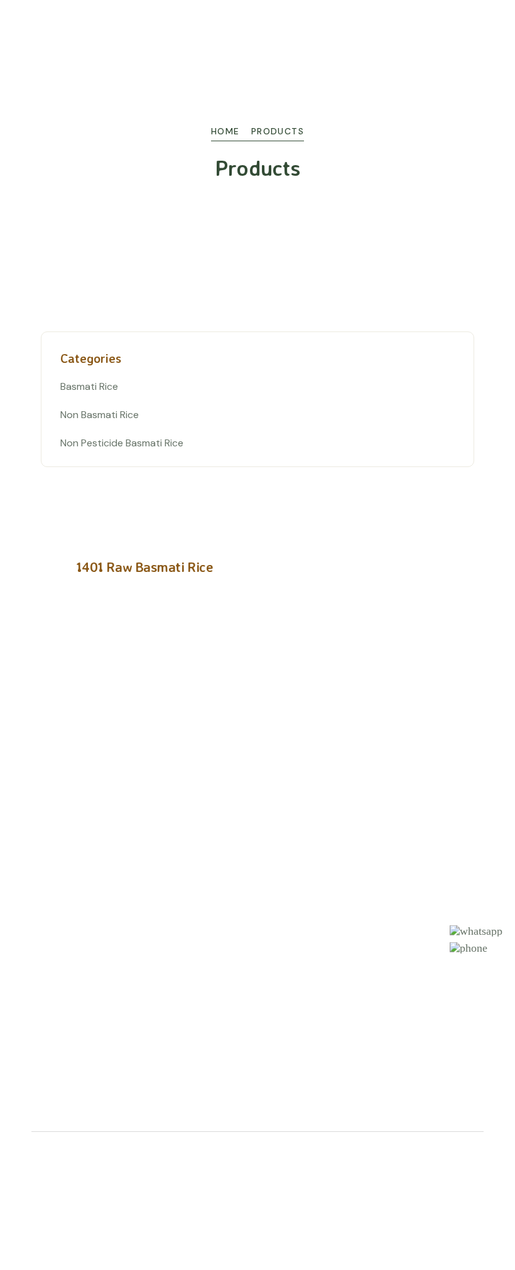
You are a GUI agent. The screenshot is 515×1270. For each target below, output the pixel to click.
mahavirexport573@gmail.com (349, 1049)
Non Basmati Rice (99, 414)
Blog (276, 874)
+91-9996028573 (320, 1027)
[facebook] (458, 1172)
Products (288, 847)
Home (225, 131)
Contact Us (293, 902)
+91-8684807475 (320, 1004)
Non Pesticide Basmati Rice (121, 442)
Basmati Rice (89, 386)
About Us (288, 819)
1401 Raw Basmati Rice (145, 566)
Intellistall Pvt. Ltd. (74, 1181)
